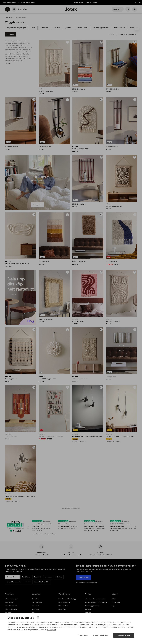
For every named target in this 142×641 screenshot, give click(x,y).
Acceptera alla (124, 635)
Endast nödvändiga (100, 635)
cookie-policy (52, 630)
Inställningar (83, 635)
